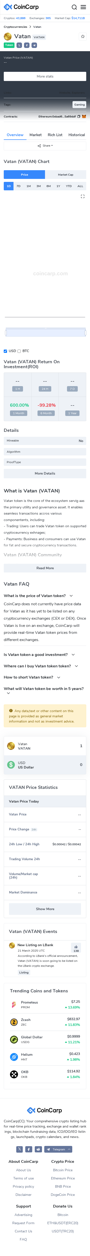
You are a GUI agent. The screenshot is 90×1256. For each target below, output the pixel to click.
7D (18, 186)
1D (9, 186)
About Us (23, 1170)
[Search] (74, 7)
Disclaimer (24, 1194)
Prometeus (29, 1002)
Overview (15, 134)
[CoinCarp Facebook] (28, 1149)
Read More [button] (45, 568)
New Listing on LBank (34, 945)
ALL (80, 186)
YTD (69, 186)
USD (12, 351)
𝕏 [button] (19, 45)
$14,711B (78, 18)
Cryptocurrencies (15, 27)
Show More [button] (45, 909)
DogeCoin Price (63, 1194)
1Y (58, 186)
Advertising (23, 1215)
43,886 (21, 18)
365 (48, 18)
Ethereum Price (63, 1178)
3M (38, 186)
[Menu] (83, 7)
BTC (25, 351)
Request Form (23, 1223)
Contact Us (23, 1231)
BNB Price (63, 1186)
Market (36, 134)
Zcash (25, 1019)
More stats (45, 76)
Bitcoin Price (62, 1170)
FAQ (23, 1239)
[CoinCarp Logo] (22, 7)
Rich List (55, 134)
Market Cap (65, 175)
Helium (26, 1054)
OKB (24, 1072)
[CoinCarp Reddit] (38, 1149)
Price (24, 175)
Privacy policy (23, 1186)
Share (46, 146)
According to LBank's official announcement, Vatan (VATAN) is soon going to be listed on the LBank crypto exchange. (48, 961)
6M (48, 186)
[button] (27, 45)
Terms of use (23, 1178)
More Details (45, 473)
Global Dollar (31, 1037)
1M (28, 186)
